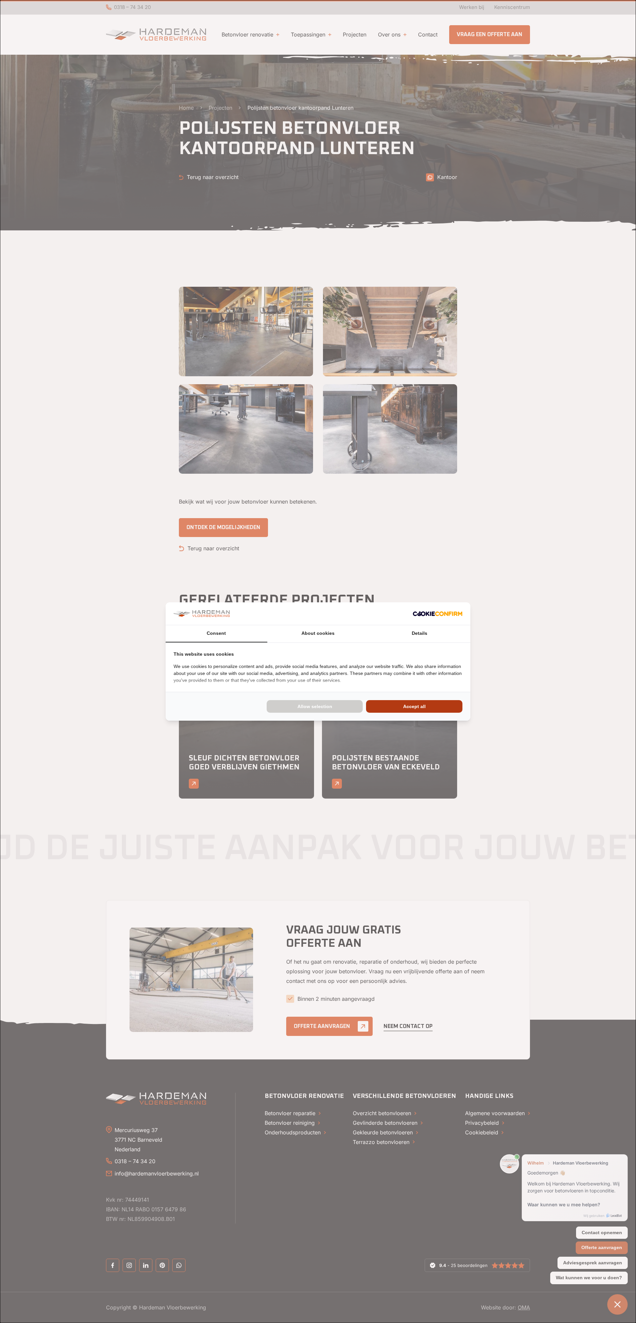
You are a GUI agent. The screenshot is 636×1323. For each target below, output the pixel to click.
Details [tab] (419, 633)
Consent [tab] (216, 633)
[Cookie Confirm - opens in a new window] (437, 613)
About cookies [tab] (318, 633)
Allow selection (314, 706)
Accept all (414, 706)
